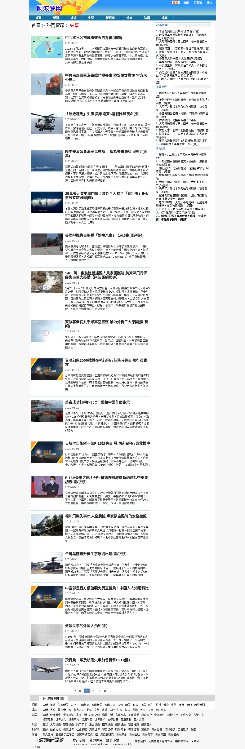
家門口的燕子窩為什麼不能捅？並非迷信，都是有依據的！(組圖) (181, 217)
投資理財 (47, 719)
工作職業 (133, 714)
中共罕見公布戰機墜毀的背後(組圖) (93, 38)
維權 (158, 704)
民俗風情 (183, 729)
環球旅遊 (170, 729)
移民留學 (107, 729)
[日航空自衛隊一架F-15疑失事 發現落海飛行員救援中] (47, 452)
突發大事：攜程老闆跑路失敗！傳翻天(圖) (184, 130)
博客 (165, 18)
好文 (119, 709)
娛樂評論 (120, 724)
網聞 (128, 704)
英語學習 (87, 719)
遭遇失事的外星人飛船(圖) (86, 626)
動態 (89, 709)
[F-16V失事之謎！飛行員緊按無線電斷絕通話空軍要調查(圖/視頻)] (47, 487)
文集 (97, 709)
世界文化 (61, 719)
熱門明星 (81, 724)
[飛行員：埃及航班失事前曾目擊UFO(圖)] (47, 669)
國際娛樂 (107, 724)
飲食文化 (55, 729)
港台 (181, 704)
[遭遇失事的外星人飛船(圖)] (47, 635)
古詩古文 (198, 714)
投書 (127, 709)
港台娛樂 (94, 724)
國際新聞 (96, 704)
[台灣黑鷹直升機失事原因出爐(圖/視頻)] (47, 563)
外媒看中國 (64, 709)
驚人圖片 (47, 734)
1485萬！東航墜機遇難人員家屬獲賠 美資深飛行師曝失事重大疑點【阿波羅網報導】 (106, 275)
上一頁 (78, 690)
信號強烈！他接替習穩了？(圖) (177, 120)
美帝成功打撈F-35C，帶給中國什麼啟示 (97, 402)
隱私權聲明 (182, 741)
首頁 (38, 18)
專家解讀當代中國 (87, 734)
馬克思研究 (107, 734)
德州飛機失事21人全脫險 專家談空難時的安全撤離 (106, 516)
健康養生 (55, 714)
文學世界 (113, 719)
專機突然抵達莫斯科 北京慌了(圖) (179, 31)
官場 (143, 704)
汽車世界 (94, 729)
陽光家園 (160, 734)
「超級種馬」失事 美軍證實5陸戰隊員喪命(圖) (102, 114)
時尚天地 (120, 729)
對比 (135, 709)
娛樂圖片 (146, 724)
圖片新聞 (199, 704)
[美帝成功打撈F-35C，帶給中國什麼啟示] (47, 411)
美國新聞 (63, 704)
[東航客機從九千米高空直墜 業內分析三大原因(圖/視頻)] (47, 331)
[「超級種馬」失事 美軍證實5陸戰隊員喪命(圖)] (47, 123)
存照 (142, 709)
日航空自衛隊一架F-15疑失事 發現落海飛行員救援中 (107, 443)
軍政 (53, 704)
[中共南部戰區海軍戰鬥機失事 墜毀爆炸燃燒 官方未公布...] (47, 84)
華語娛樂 (68, 724)
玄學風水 (120, 714)
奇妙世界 (157, 729)
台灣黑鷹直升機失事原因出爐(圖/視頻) (96, 554)
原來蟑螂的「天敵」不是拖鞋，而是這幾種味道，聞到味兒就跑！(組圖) (181, 204)
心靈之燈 (94, 714)
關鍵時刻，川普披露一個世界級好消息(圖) (184, 48)
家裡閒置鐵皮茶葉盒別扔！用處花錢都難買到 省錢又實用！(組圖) (181, 197)
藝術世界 (172, 714)
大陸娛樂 (55, 724)
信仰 (189, 704)
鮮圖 (193, 729)
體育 (166, 704)
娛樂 (129, 18)
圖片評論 (160, 709)
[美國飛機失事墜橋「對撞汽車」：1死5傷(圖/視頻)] (47, 244)
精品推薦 (133, 724)
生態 (173, 704)
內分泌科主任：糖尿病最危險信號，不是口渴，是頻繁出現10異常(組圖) (181, 74)
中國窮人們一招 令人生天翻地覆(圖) (180, 58)
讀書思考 (74, 719)
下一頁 (102, 690)
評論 (73, 18)
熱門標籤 (55, 25)
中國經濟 (83, 704)
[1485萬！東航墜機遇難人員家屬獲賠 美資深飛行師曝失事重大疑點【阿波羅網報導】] (47, 282)
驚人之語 (79, 709)
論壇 (147, 18)
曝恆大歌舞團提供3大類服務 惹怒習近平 (183, 140)
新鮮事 (110, 18)
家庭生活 (81, 714)
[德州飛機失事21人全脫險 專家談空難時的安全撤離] (47, 525)
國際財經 (110, 704)
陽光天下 (147, 734)
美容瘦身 (185, 714)
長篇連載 (126, 719)
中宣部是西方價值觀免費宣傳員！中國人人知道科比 (107, 588)
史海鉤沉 (68, 714)
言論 (53, 709)
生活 (91, 18)
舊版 (175, 2)
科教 (135, 704)
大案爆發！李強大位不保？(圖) (179, 144)
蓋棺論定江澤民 (65, 734)
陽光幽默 (134, 734)
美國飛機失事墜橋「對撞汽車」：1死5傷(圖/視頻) (104, 235)
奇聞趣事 (133, 729)
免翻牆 (198, 2)
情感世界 (68, 729)
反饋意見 (153, 741)
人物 (120, 704)
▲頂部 (195, 741)
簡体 (209, 2)
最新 (45, 704)
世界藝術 (100, 719)
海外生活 (107, 714)
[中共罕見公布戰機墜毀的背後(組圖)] (47, 47)
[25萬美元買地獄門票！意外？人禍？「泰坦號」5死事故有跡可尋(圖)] (47, 203)
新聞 (56, 18)
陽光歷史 (121, 734)
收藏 (186, 2)
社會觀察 (81, 729)
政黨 (104, 709)
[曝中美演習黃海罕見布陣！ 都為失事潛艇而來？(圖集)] (47, 161)
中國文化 (159, 714)
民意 (150, 709)
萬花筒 (145, 729)
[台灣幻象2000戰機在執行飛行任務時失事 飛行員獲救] (47, 369)
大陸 (73, 704)
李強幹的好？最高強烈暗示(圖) (177, 62)
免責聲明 (167, 741)
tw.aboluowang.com (83, 744)
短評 (112, 709)
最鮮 (45, 729)
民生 (151, 704)
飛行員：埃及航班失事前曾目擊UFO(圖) (97, 660)
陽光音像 (173, 734)
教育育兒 (146, 714)
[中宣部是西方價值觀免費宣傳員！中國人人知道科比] (47, 597)
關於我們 (140, 741)
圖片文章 (139, 719)
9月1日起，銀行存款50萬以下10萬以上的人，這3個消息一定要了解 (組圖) (182, 210)
